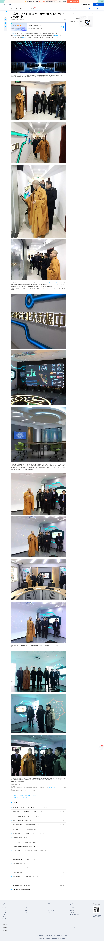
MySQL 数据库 (76, 927)
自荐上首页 (27, 910)
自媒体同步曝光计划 (29, 907)
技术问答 (4, 908)
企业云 (35, 927)
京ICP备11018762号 (62, 938)
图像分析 (65, 927)
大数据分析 (53, 283)
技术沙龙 (4, 910)
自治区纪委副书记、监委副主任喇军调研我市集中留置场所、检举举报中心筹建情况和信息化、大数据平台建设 (30, 850)
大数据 (65, 930)
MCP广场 (32, 8)
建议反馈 (85, 4)
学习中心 (4, 914)
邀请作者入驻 (27, 908)
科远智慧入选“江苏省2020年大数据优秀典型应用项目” (25, 868)
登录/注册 (98, 5)
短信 (35, 930)
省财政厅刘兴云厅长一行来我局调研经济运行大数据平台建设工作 (27, 811)
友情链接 (72, 912)
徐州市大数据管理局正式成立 (19, 863)
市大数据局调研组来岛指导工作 (20, 837)
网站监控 (85, 930)
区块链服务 (36, 924)
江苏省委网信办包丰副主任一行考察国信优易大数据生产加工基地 (27, 876)
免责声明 (72, 908)
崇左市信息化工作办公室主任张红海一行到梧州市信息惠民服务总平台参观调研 (30, 807)
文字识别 (45, 930)
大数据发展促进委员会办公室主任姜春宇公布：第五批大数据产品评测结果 (29, 816)
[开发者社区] (12, 4)
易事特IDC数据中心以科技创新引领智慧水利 (22, 881)
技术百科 (4, 916)
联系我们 (72, 910)
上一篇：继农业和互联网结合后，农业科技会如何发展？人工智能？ (23, 795)
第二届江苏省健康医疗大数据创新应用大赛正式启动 (24, 842)
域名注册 (16, 924)
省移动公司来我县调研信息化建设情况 (21, 889)
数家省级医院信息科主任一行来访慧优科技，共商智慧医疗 (26, 859)
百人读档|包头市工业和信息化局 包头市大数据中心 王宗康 (25, 846)
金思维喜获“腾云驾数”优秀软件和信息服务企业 (23, 885)
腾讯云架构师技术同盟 (52, 908)
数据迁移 (95, 930)
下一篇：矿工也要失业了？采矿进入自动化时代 (20, 797)
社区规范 (72, 907)
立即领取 (60, 26)
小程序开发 (76, 930)
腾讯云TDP (50, 912)
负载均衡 (26, 930)
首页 (2, 8)
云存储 (85, 924)
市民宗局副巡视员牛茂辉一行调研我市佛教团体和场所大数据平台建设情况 (29, 824)
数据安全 (16, 930)
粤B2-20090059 (55, 937)
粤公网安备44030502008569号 (66, 937)
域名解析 (75, 924)
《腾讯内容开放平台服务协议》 (54, 787)
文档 (81, 4)
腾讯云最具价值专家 (51, 907)
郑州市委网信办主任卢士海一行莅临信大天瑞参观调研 (25, 829)
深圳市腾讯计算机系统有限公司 (38, 937)
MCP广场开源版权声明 (74, 914)
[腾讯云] (4, 4)
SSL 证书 (85, 927)
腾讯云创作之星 (51, 910)
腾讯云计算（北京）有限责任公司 (44, 938)
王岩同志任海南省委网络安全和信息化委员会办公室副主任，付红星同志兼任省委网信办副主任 (30, 855)
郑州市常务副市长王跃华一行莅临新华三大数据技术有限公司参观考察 (28, 833)
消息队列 (45, 924)
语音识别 (95, 927)
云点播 (55, 930)
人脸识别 (16, 927)
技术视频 (4, 912)
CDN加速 (46, 927)
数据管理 (56, 35)
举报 (65, 19)
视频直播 (95, 924)
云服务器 (26, 924)
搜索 (89, 8)
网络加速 (55, 924)
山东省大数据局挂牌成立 (18, 872)
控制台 (89, 4)
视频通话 (55, 927)
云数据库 (65, 924)
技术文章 (4, 907)
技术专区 (4, 918)
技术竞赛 (27, 912)
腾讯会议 (26, 927)
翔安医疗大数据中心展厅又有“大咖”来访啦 (22, 820)
